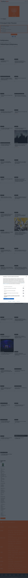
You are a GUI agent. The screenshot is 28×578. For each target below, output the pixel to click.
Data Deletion (9, 301)
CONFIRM (8, 298)
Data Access (14, 301)
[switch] (23, 288)
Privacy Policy (18, 301)
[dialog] (14, 289)
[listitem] (14, 286)
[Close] (26, 276)
